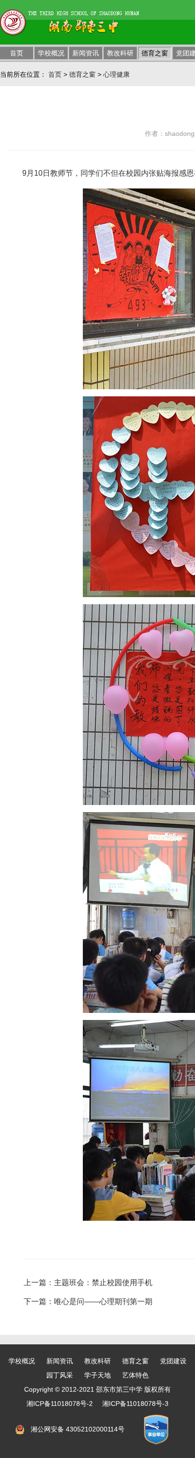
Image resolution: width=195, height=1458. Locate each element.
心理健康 (116, 74)
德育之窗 (155, 53)
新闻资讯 (85, 53)
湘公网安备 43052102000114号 (77, 1429)
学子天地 (97, 1375)
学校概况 (51, 53)
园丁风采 (59, 1375)
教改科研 (120, 53)
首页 (16, 53)
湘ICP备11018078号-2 (60, 1403)
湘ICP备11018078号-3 (135, 1403)
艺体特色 (135, 1375)
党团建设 (173, 1361)
